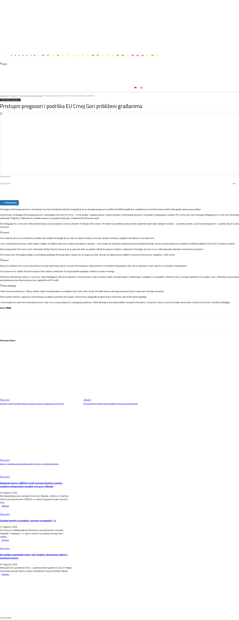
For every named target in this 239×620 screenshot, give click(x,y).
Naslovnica (4, 96)
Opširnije (5, 506)
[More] (66, 191)
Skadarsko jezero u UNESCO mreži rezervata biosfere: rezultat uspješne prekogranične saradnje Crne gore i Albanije (31, 484)
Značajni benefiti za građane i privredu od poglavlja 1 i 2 (28, 520)
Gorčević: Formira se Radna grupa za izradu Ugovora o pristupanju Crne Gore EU (32, 404)
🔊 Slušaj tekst (9, 202)
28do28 (87, 399)
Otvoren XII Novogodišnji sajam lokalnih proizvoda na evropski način (110, 404)
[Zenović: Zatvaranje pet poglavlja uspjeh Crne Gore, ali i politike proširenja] (40, 433)
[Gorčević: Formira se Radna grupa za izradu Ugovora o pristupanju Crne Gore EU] (40, 373)
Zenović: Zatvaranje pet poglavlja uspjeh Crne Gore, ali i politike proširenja (29, 464)
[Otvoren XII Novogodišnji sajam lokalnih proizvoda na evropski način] (123, 373)
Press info (14, 96)
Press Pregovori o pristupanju (30, 96)
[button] (148, 87)
